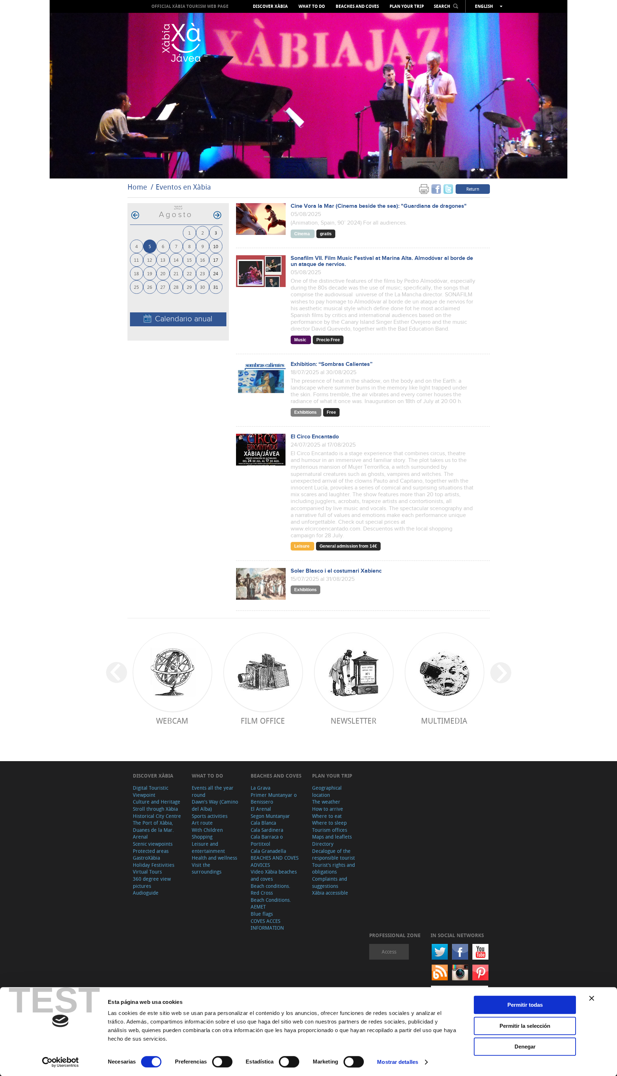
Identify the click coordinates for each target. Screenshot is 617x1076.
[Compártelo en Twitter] (448, 189)
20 (162, 273)
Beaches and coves (357, 6)
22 (189, 273)
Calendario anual (183, 319)
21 (176, 273)
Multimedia (444, 720)
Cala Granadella (268, 851)
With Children (207, 829)
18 (136, 273)
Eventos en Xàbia (183, 187)
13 (162, 260)
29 (189, 287)
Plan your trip (407, 6)
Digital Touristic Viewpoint (150, 791)
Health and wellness (214, 857)
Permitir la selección (525, 1026)
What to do (312, 6)
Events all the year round (213, 791)
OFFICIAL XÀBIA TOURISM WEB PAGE (190, 6)
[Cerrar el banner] (591, 998)
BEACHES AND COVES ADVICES (275, 861)
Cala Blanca (263, 822)
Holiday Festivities (153, 864)
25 (136, 287)
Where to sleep (329, 822)
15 (189, 260)
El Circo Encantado (315, 436)
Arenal (140, 836)
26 (149, 287)
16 (202, 260)
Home (137, 187)
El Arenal (261, 808)
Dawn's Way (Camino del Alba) (215, 805)
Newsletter (353, 720)
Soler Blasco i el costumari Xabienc (336, 571)
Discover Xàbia (270, 6)
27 (162, 287)
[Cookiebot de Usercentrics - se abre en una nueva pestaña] (60, 1062)
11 (136, 260)
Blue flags (262, 913)
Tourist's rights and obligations (333, 868)
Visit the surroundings (206, 868)
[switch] (222, 1061)
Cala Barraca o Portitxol (267, 840)
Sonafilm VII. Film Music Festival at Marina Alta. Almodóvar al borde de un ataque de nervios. (382, 261)
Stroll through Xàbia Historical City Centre (157, 812)
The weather (326, 801)
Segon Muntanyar (270, 816)
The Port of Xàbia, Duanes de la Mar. (153, 826)
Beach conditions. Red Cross (270, 889)
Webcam (172, 720)
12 (149, 260)
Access (389, 951)
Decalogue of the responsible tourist (333, 854)
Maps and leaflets (332, 836)
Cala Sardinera (267, 829)
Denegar (525, 1047)
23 (202, 273)
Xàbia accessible (330, 892)
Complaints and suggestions (329, 882)
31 (215, 287)
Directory (322, 843)
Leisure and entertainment (208, 847)
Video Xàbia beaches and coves (274, 875)
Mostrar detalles (397, 1062)
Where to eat (327, 816)
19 (149, 273)
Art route (202, 822)
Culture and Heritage (156, 801)
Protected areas (151, 851)
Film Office (263, 720)
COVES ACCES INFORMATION (267, 924)
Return (472, 189)
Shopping (202, 836)
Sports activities (209, 816)
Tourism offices (329, 829)
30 (202, 287)
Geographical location (327, 791)
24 (215, 273)
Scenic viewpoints (152, 843)
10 (215, 246)
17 (215, 260)
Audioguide (146, 892)
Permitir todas (525, 1005)
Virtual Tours (147, 871)
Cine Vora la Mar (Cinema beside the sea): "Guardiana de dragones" (379, 206)
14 (176, 260)
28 (176, 287)
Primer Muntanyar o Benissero (274, 798)
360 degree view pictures (152, 882)
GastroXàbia (146, 857)
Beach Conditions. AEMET (271, 903)
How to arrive (327, 808)
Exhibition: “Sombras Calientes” (331, 364)
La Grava (260, 787)
